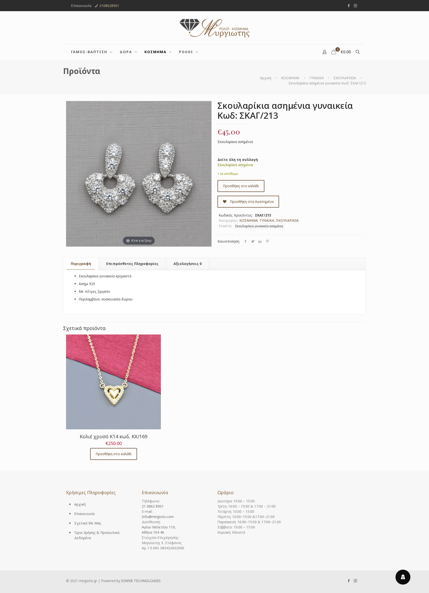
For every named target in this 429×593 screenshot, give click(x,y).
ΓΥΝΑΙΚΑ (316, 77)
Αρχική (265, 77)
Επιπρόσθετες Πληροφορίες (132, 263)
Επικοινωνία (84, 513)
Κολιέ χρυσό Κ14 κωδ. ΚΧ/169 (113, 436)
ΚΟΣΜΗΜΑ (290, 77)
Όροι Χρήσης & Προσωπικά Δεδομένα (96, 535)
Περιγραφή (81, 263)
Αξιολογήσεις (188, 263)
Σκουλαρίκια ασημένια (235, 164)
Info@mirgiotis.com (158, 516)
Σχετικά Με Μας (87, 523)
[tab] (81, 263)
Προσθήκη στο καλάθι (241, 186)
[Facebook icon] (348, 5)
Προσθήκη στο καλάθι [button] (114, 453)
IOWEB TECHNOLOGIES (141, 580)
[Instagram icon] (355, 5)
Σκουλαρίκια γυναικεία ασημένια (259, 226)
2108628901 (109, 5)
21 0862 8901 (153, 506)
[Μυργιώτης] (214, 27)
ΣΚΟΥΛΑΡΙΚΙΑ (344, 77)
